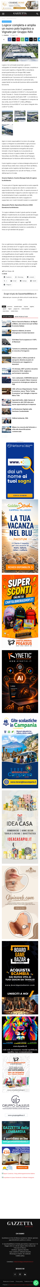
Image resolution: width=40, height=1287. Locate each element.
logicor (10, 308)
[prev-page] (3, 436)
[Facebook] (9, 39)
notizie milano (14, 311)
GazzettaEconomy (11, 18)
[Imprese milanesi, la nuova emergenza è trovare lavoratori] (6, 333)
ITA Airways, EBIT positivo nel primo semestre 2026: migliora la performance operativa (25, 371)
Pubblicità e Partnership (30, 1281)
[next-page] (6, 436)
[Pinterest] (18, 39)
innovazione (12, 1284)
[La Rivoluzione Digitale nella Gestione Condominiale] (6, 411)
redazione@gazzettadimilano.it (23, 1262)
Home (3, 18)
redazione (6, 35)
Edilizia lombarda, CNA (20, 418)
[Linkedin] (27, 39)
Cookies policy (20, 1256)
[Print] (35, 39)
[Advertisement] (20, 1200)
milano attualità (25, 308)
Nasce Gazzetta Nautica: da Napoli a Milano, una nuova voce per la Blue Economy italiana (25, 324)
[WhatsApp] (22, 39)
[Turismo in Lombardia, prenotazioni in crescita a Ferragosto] (6, 351)
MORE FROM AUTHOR (21, 316)
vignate (4, 308)
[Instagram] (20, 1274)
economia (9, 306)
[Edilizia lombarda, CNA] (6, 420)
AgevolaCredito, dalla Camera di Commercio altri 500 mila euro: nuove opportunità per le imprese (24, 402)
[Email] (31, 39)
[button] (3, 13)
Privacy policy (19, 1281)
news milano (6, 311)
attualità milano (18, 306)
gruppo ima (16, 308)
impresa (26, 306)
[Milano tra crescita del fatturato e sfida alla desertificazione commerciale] (6, 429)
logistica (32, 306)
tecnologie (26, 1284)
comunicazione (19, 1284)
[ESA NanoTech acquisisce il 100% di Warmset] (6, 342)
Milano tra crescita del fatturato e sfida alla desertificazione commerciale (24, 429)
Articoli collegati (8, 316)
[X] (14, 39)
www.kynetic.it (33, 1284)
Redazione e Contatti (8, 1281)
